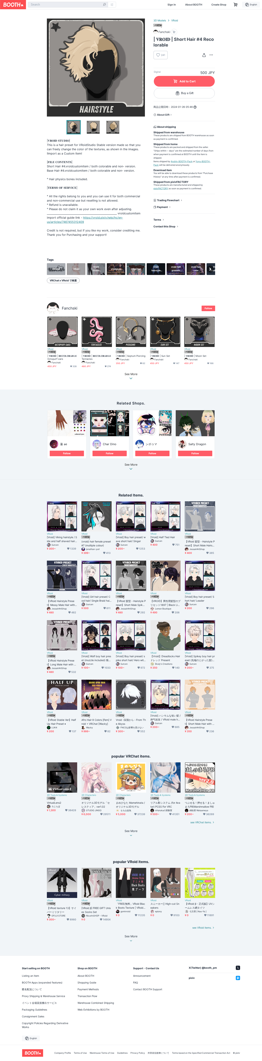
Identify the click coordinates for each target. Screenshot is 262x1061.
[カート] (174, 32)
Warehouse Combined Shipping (96, 1002)
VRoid (174, 20)
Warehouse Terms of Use (102, 1053)
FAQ (135, 982)
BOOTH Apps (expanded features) (42, 982)
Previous (50, 67)
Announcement (142, 975)
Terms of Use (80, 1053)
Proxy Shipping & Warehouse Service (43, 996)
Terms (157, 219)
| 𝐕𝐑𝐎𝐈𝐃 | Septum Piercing (130, 355)
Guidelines (122, 1053)
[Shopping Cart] (235, 4)
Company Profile (62, 1053)
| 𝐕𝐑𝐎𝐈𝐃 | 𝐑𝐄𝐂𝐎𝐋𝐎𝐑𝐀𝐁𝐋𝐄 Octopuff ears (62, 357)
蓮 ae (63, 444)
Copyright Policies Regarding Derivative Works (45, 1025)
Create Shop (218, 4)
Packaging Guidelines (34, 1009)
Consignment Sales (33, 1016)
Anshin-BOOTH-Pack (181, 161)
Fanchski (69, 308)
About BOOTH (193, 4)
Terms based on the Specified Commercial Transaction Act (201, 1053)
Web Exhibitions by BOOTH (93, 1009)
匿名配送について (32, 989)
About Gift (163, 114)
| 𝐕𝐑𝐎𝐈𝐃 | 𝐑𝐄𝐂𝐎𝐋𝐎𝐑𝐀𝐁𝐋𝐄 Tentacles (96, 357)
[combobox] (68, 4)
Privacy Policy (137, 1053)
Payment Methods (88, 989)
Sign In (172, 4)
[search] (104, 4)
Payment (162, 206)
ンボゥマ (151, 444)
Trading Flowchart (168, 200)
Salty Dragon (197, 444)
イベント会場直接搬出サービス (39, 1002)
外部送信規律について (158, 1053)
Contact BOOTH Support (147, 989)
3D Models (159, 20)
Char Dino (109, 444)
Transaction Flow (87, 996)
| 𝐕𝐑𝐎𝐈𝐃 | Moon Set (195, 355)
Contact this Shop (164, 226)
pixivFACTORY (160, 188)
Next (142, 67)
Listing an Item (30, 975)
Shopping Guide (87, 982)
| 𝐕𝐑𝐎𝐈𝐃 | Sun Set (160, 355)
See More (131, 464)
